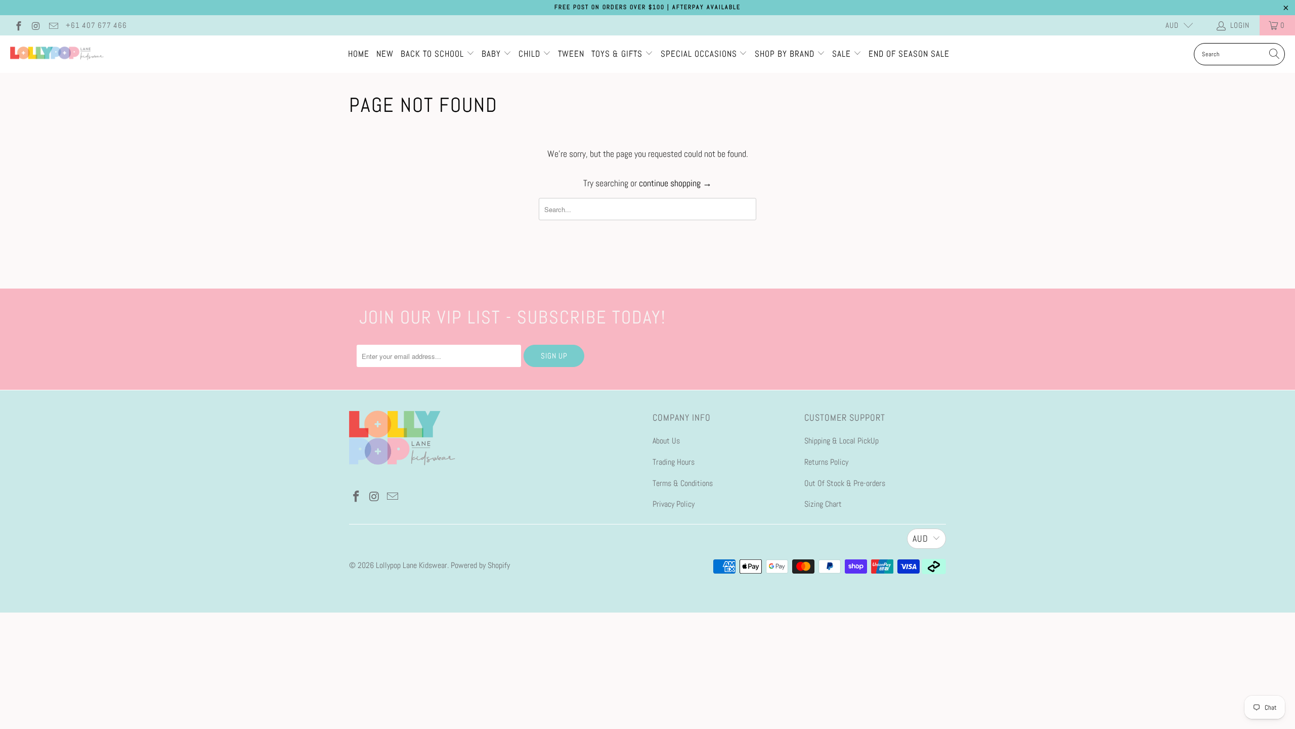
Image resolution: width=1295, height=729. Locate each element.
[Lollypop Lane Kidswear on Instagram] (35, 25)
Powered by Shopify (480, 565)
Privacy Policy (674, 504)
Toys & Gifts (618, 53)
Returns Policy (826, 462)
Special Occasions (699, 53)
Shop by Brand (784, 53)
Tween (571, 53)
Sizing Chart (823, 504)
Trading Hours (674, 462)
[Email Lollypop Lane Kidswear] (53, 25)
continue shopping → (675, 183)
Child (531, 53)
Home (358, 53)
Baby (492, 53)
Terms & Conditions (683, 483)
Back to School (433, 53)
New (385, 53)
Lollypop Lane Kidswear (411, 565)
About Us (666, 440)
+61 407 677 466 (96, 25)
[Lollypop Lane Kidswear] (57, 54)
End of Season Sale (909, 53)
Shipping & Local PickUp (841, 440)
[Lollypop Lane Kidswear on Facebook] (18, 25)
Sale (842, 53)
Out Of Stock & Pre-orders (844, 483)
